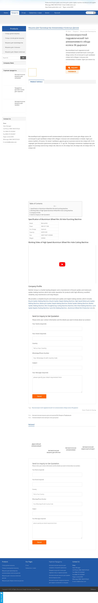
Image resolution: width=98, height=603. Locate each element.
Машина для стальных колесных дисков (11, 48)
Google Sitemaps (27, 589)
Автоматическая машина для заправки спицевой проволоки (20, 78)
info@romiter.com (11, 142)
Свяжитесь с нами (35, 13)
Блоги (47, 13)
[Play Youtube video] (62, 264)
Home (6, 13)
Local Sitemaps (36, 589)
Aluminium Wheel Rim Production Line (80, 308)
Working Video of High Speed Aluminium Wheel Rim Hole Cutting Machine (52, 210)
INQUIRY (74, 68)
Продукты (14, 13)
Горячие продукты (10, 70)
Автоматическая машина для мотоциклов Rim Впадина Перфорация (51, 415)
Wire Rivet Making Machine (83, 306)
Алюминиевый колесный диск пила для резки (45, 417)
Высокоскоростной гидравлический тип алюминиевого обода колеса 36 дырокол (55, 408)
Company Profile (35, 212)
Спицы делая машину (12, 33)
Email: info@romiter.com (69, 5)
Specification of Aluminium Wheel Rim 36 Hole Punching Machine (49, 208)
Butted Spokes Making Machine (78, 303)
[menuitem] (56, 13)
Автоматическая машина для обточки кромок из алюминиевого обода (54, 451)
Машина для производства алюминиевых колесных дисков (53, 28)
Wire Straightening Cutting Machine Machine (59, 306)
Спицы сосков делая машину (14, 38)
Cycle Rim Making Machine (58, 308)
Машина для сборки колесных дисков (13, 52)
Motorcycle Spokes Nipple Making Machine (53, 303)
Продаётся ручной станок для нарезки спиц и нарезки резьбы (20, 91)
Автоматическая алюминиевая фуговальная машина (71, 449)
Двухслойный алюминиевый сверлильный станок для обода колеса (36, 445)
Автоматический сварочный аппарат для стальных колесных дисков (88, 448)
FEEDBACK (72, 71)
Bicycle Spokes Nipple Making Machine (61, 301)
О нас (24, 13)
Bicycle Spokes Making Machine (38, 301)
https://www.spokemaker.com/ (53, 7)
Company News (8, 63)
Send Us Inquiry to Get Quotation (40, 215)
